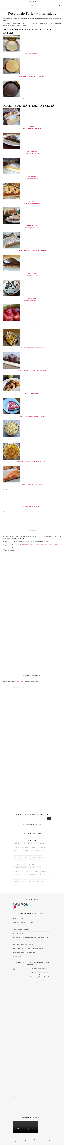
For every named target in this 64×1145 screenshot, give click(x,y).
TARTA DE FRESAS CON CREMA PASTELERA (32, 323)
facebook (46, 541)
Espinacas (17, 857)
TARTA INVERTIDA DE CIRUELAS (32, 506)
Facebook (10, 1140)
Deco (16, 850)
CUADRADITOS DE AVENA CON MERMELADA (32, 348)
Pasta (28, 871)
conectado (20, 681)
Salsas (26, 878)
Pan (38, 867)
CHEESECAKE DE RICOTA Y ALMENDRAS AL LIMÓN (32, 250)
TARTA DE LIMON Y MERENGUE (32, 128)
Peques (44, 871)
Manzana (31, 860)
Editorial (17, 854)
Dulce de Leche (41, 850)
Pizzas (16, 874)
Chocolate (25, 847)
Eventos (26, 857)
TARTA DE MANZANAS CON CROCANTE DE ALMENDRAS (32, 439)
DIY (32, 850)
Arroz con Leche (18, 933)
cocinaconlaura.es (42, 968)
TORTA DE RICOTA (32, 176)
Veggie (16, 885)
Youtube (30, 1140)
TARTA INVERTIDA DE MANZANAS (32, 484)
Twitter (15, 1140)
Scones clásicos (17, 956)
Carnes (16, 847)
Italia (16, 860)
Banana (35, 843)
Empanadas (27, 854)
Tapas (16, 881)
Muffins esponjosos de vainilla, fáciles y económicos (28, 948)
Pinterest (19, 1140)
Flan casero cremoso (19, 918)
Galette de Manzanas (19, 926)
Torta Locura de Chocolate (21, 929)
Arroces (27, 843)
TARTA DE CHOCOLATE (32, 153)
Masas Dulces (18, 864)
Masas (39, 860)
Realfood (17, 878)
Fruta (34, 857)
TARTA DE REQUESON (32, 178)
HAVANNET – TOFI (32, 275)
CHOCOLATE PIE (32, 151)
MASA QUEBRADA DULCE (32, 53)
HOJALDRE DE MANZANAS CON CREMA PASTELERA (32, 461)
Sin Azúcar (34, 878)
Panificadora (18, 871)
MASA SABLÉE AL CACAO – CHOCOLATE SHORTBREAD (32, 99)
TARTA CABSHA (32, 273)
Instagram (25, 1140)
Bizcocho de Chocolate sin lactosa (23, 922)
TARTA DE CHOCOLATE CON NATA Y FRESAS (32, 416)
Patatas (35, 871)
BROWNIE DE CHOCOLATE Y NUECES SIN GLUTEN (32, 370)
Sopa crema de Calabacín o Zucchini (23, 944)
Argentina (17, 843)
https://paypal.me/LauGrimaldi (40, 977)
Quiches (40, 874)
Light (23, 860)
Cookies (34, 847)
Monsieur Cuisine (20, 867)
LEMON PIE (32, 126)
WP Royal (13, 1142)
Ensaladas (37, 854)
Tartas (23, 881)
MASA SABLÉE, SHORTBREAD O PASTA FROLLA (32, 76)
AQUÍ (12, 547)
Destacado (24, 850)
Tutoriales (40, 881)
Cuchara (43, 847)
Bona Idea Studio (56, 1140)
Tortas (31, 881)
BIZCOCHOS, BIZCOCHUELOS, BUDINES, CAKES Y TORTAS (40, 545)
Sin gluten (44, 878)
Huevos (41, 857)
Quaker (32, 874)
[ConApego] (32, 904)
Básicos (43, 843)
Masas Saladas (31, 864)
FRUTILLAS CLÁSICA (32, 325)
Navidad (31, 867)
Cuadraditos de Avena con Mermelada (24, 952)
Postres (24, 874)
